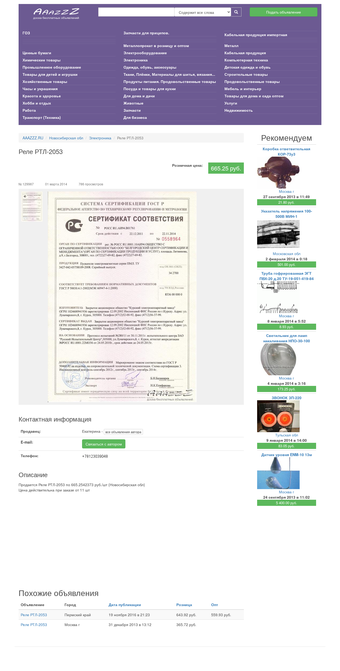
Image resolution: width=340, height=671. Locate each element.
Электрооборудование (145, 52)
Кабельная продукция (245, 52)
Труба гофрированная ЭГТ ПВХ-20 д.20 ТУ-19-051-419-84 (287, 275)
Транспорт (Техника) (42, 117)
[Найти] (236, 11)
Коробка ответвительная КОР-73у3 (286, 151)
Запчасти (132, 110)
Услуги (230, 103)
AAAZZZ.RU (33, 137)
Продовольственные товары (252, 81)
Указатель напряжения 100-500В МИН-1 (286, 213)
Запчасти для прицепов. (146, 32)
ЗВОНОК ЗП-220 (286, 397)
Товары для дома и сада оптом (253, 95)
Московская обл (286, 253)
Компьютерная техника (246, 59)
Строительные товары (246, 74)
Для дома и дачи (139, 95)
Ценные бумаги (37, 52)
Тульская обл (286, 434)
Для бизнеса (135, 117)
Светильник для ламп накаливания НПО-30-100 (286, 338)
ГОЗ (26, 32)
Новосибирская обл (66, 137)
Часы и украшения (40, 88)
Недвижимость (238, 110)
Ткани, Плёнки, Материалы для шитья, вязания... (169, 74)
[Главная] (56, 12)
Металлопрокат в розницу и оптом (156, 45)
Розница (184, 604)
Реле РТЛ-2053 (34, 614)
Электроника (136, 59)
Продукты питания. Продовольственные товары (170, 81)
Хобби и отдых (37, 103)
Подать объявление (283, 12)
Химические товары (42, 59)
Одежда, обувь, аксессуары (150, 67)
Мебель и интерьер (242, 88)
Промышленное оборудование (52, 67)
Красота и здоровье (42, 95)
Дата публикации (125, 604)
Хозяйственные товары (45, 81)
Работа (29, 110)
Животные (133, 103)
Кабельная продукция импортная (255, 34)
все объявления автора (123, 432)
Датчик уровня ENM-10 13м (286, 454)
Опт (214, 604)
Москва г (286, 191)
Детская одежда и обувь (247, 67)
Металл (231, 45)
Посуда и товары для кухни (150, 88)
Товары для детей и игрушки (50, 74)
